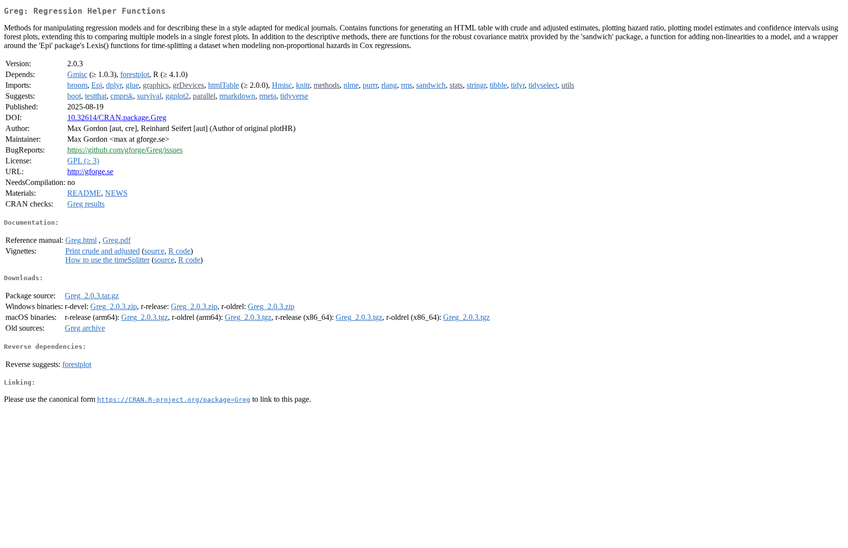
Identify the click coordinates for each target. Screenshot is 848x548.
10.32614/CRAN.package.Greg (116, 117)
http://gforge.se (90, 171)
